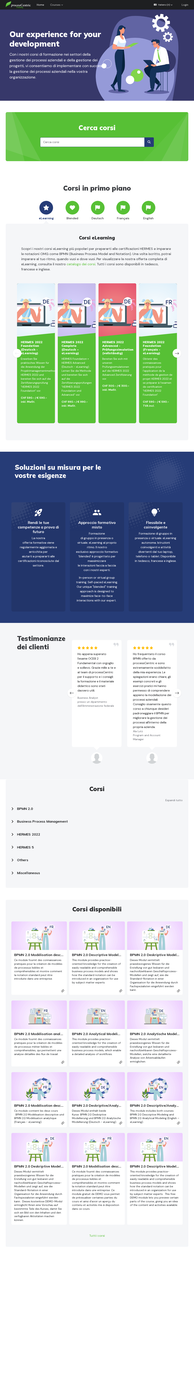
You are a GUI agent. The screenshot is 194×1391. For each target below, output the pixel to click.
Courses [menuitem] (55, 4)
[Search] (149, 142)
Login (185, 4)
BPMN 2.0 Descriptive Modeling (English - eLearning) (115, 955)
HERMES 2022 (28, 834)
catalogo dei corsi (81, 264)
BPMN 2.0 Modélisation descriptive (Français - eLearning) (61, 955)
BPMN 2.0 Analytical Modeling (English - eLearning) (114, 1034)
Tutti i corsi (97, 1236)
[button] (163, 5)
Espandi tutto (174, 800)
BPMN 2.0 (25, 808)
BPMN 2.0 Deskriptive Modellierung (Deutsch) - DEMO (58, 1166)
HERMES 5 (25, 847)
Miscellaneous (28, 873)
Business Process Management (42, 821)
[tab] (46, 211)
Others (22, 860)
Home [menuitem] (40, 4)
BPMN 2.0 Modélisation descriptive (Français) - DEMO (116, 1166)
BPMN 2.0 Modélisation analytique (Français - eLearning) (61, 1034)
